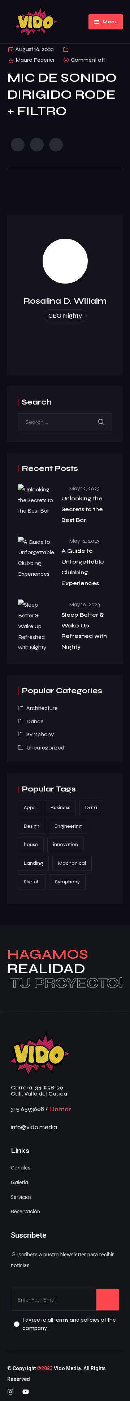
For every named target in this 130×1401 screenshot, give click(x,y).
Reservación (25, 1211)
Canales (20, 1167)
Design (31, 826)
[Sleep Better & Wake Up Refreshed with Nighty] (36, 626)
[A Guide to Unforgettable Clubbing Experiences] (36, 558)
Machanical (72, 863)
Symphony (40, 734)
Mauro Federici (35, 59)
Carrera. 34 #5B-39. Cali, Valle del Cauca (39, 1090)
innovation (65, 844)
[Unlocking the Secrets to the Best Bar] (36, 500)
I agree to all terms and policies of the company (69, 1323)
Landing (33, 863)
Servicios (21, 1197)
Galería (19, 1182)
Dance (35, 721)
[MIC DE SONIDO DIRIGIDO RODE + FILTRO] (18, 144)
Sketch (32, 882)
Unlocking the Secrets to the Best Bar (82, 509)
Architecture (42, 708)
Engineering (68, 826)
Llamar (60, 1109)
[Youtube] (25, 1391)
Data (91, 807)
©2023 (45, 1368)
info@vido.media (34, 1127)
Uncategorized (45, 747)
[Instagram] (10, 1391)
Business (60, 807)
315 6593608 (27, 1109)
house (31, 844)
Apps (29, 807)
